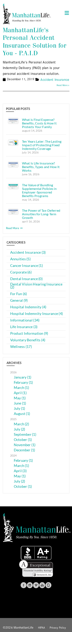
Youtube (42, 585)
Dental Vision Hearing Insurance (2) (36, 286)
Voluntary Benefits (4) (27, 340)
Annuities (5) (20, 258)
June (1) (20, 403)
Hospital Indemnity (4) (28, 306)
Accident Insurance (54, 79)
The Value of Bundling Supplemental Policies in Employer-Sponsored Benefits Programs (39, 190)
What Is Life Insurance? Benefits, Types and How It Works (41, 166)
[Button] (65, 12)
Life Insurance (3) (24, 326)
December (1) (24, 450)
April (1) (20, 392)
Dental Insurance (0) (26, 278)
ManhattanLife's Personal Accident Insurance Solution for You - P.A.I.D (35, 41)
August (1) (22, 413)
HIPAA (41, 627)
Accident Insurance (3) (28, 252)
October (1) (23, 439)
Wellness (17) (21, 346)
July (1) (19, 408)
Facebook (24, 585)
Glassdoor (48, 585)
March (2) (21, 424)
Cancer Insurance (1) (26, 265)
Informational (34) (25, 320)
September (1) (25, 434)
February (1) (23, 382)
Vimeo (36, 585)
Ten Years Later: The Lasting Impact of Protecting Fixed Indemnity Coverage (42, 144)
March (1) (21, 387)
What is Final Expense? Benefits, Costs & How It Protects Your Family (39, 123)
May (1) (20, 398)
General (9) (19, 300)
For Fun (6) (18, 293)
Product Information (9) (29, 333)
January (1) (22, 377)
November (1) (25, 444)
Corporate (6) (21, 272)
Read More (13, 228)
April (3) (20, 470)
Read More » (63, 85)
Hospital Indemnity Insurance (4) (36, 313)
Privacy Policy (58, 627)
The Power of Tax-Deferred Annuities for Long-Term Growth (41, 213)
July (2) (19, 429)
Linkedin (30, 585)
